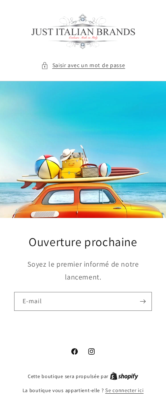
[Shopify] (124, 376)
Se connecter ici (124, 390)
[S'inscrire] (142, 301)
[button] (83, 65)
